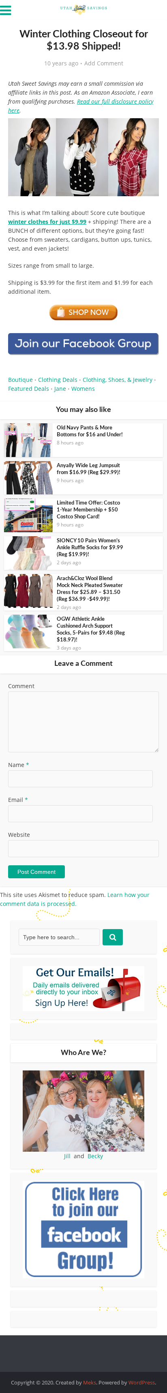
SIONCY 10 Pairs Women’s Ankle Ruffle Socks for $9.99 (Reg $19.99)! (90, 547)
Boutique (20, 379)
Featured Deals (28, 388)
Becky (95, 1156)
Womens (83, 388)
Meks (89, 1382)
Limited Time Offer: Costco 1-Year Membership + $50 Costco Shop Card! (88, 510)
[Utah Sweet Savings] (83, 9)
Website (19, 834)
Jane (60, 388)
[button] (147, 130)
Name (18, 765)
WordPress (141, 1382)
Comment (21, 686)
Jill (67, 1156)
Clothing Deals (57, 379)
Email (18, 800)
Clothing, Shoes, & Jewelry (117, 379)
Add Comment (103, 63)
